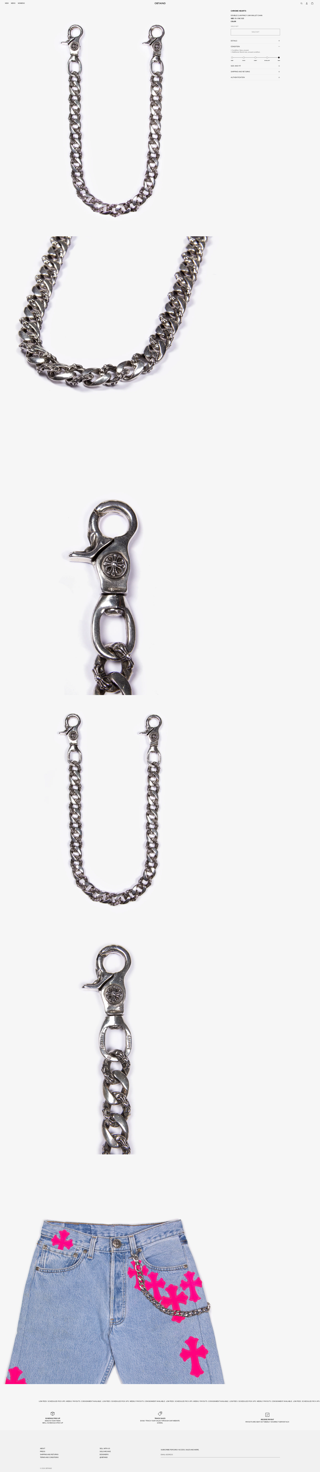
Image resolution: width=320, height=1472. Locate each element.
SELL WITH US (105, 1448)
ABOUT (42, 1448)
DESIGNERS (104, 1454)
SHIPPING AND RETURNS (49, 1454)
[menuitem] (6, 3)
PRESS (42, 1451)
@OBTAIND (104, 1457)
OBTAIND (48, 1468)
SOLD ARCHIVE (105, 1451)
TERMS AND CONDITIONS (49, 1457)
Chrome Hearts (238, 11)
